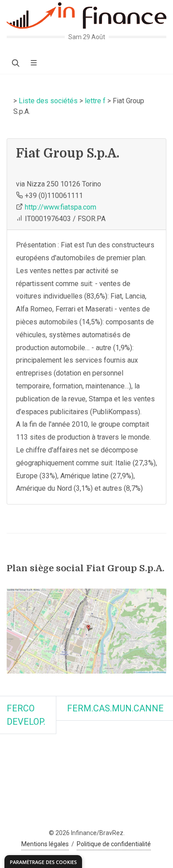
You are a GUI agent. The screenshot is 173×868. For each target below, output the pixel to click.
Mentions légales (45, 844)
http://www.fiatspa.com (60, 207)
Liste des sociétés (48, 101)
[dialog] (43, 861)
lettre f (95, 101)
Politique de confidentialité (114, 844)
